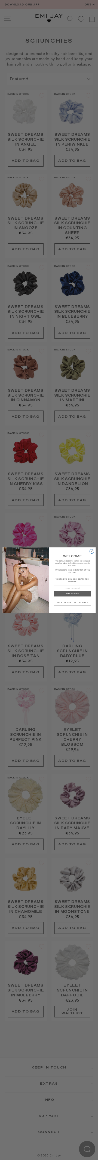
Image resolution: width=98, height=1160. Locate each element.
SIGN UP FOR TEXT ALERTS (72, 602)
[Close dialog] (92, 551)
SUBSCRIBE (72, 593)
